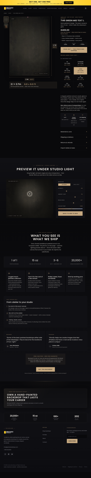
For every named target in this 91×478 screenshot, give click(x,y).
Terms (85, 467)
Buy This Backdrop (45, 369)
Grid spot (76, 184)
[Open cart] (85, 8)
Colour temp (62, 206)
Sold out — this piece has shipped (73, 49)
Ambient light (62, 194)
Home (25, 8)
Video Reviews (52, 8)
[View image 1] (6, 19)
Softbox (64, 184)
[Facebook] (8, 454)
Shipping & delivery (74, 137)
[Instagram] (5, 454)
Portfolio (42, 8)
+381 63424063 (7, 449)
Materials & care (74, 132)
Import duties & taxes (74, 148)
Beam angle (61, 200)
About (65, 8)
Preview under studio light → (69, 55)
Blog (60, 8)
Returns (64, 467)
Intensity (60, 188)
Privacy (80, 467)
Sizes (35, 8)
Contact (72, 8)
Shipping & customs (72, 467)
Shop (30, 8)
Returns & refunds (74, 142)
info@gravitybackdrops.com (11, 447)
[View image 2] (6, 25)
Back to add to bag (70, 213)
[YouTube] (12, 454)
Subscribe (72, 441)
